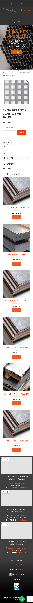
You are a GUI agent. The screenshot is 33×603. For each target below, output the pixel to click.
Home (5, 71)
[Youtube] (21, 3)
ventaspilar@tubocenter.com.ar (17, 515)
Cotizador (21, 133)
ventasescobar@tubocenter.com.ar (18, 548)
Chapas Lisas (12, 71)
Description (8, 154)
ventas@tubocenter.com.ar (17, 483)
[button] (16, 16)
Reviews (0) (8, 158)
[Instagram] (11, 3)
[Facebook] (16, 3)
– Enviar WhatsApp (21, 487)
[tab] (16, 154)
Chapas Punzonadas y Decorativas (17, 144)
